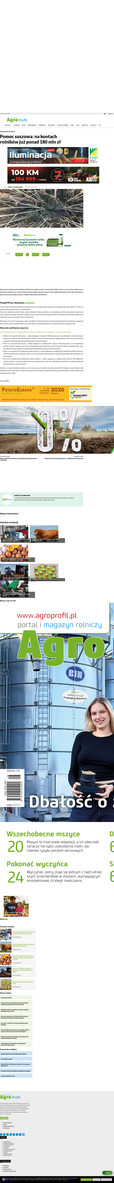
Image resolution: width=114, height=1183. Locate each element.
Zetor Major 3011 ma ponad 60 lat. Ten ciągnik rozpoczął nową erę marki (16, 539)
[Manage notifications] (3, 1179)
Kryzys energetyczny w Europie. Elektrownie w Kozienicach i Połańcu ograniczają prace (14, 1017)
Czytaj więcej (16, 937)
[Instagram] (91, 114)
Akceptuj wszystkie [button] (86, 1179)
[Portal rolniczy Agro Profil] (17, 119)
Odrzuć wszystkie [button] (106, 1179)
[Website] (100, 114)
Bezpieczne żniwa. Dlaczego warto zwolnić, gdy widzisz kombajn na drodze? (14, 1037)
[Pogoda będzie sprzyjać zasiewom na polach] (44, 572)
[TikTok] (95, 114)
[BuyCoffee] (105, 114)
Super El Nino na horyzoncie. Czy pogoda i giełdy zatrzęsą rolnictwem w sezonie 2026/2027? (15, 1030)
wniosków (29, 302)
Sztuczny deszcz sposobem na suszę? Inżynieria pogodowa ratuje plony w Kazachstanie (14, 1003)
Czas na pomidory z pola (8, 1076)
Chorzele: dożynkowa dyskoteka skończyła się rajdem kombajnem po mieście (16, 578)
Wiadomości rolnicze (7, 131)
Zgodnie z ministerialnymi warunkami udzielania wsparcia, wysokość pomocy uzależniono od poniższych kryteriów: (35, 332)
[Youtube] (102, 114)
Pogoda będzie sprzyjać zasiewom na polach (45, 579)
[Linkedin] (93, 114)
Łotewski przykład (6, 997)
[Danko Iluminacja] (41, 155)
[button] (100, 125)
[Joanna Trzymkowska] (1, 187)
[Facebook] (89, 114)
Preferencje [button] (97, 1179)
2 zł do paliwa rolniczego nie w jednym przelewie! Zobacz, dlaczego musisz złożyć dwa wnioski (16, 594)
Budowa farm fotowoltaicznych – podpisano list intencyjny (64, 458)
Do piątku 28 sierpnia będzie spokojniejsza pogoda (15, 1071)
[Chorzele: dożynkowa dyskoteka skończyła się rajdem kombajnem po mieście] (14, 572)
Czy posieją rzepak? (6, 1059)
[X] (98, 114)
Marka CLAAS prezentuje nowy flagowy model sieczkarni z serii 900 (18, 459)
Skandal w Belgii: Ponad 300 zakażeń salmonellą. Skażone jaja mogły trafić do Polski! (16, 558)
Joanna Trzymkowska (14, 187)
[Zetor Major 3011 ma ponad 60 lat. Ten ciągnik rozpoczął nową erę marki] (14, 533)
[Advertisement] (41, 271)
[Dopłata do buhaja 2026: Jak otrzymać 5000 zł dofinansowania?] (44, 533)
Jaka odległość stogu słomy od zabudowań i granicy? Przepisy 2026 (13, 1044)
